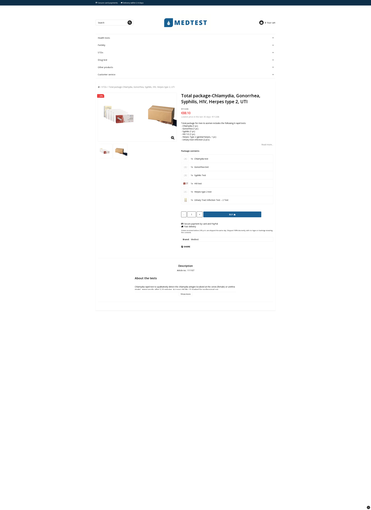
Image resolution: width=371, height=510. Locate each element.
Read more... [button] (267, 144)
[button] (267, 22)
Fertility (101, 45)
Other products (105, 67)
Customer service (106, 74)
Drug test (102, 59)
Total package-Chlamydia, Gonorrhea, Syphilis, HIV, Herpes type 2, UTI (142, 87)
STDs (100, 52)
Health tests (104, 37)
